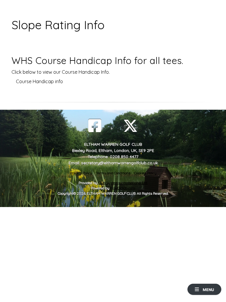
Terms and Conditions (113, 173)
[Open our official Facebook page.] (94, 126)
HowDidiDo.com (122, 188)
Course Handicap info (39, 81)
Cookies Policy (145, 173)
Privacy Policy (81, 173)
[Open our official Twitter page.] (130, 126)
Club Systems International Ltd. (123, 182)
